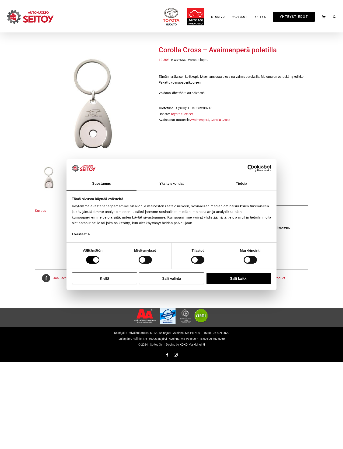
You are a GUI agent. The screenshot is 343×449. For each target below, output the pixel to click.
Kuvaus (40, 210)
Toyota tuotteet (182, 114)
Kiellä (104, 278)
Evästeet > (81, 234)
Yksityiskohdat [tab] (171, 183)
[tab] (60, 210)
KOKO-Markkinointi (192, 344)
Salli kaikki (238, 278)
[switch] (145, 260)
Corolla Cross (220, 120)
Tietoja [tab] (241, 183)
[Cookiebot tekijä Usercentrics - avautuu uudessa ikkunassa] (251, 168)
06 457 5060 (217, 338)
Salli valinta (171, 278)
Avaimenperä (199, 120)
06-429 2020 (221, 333)
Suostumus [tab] (101, 183)
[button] (334, 16)
